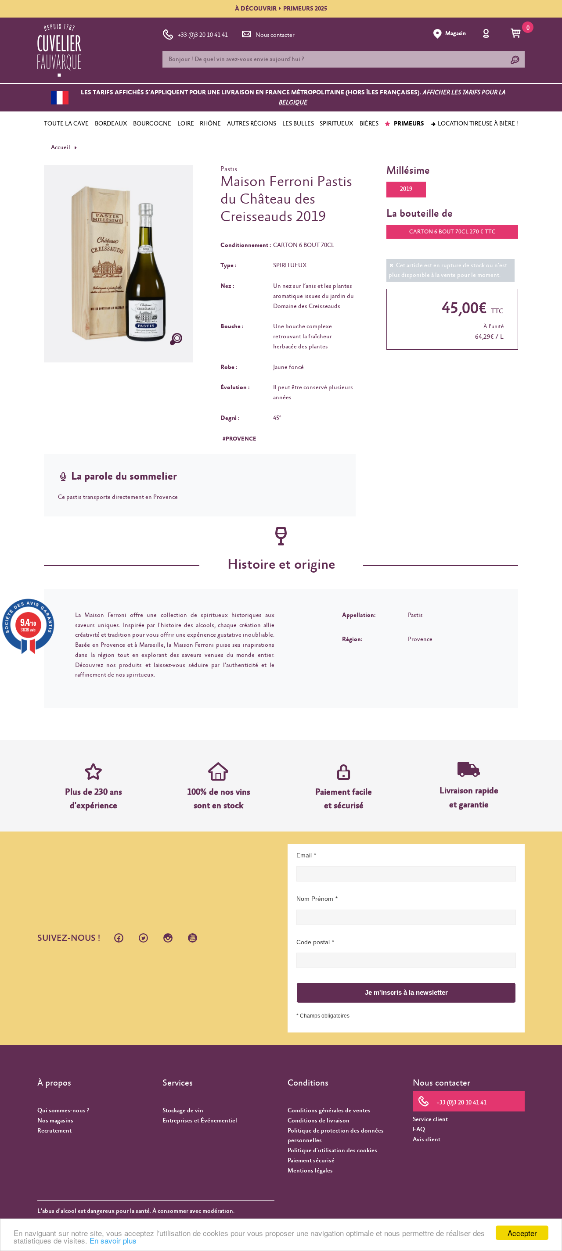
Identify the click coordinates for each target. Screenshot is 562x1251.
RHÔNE (210, 123)
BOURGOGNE (152, 123)
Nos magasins (55, 1120)
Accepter (522, 1232)
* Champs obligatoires (322, 1016)
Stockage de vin (182, 1110)
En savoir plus (113, 1240)
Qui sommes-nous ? (63, 1110)
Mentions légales (310, 1170)
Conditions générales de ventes (329, 1110)
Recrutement (54, 1130)
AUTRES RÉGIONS (251, 123)
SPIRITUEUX (336, 123)
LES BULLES (298, 123)
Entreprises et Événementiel (199, 1120)
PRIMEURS (408, 123)
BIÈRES (369, 123)
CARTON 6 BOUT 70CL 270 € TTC (452, 232)
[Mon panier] (517, 34)
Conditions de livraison (318, 1120)
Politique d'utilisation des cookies (332, 1150)
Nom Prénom (314, 898)
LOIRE (185, 123)
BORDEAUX (111, 123)
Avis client (426, 1139)
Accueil (60, 147)
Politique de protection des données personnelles (336, 1135)
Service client (430, 1119)
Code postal (313, 942)
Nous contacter (275, 35)
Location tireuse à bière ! (477, 123)
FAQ (419, 1129)
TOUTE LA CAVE (66, 123)
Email (304, 855)
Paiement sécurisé (311, 1160)
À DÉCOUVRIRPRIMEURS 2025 (281, 8)
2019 (406, 189)
